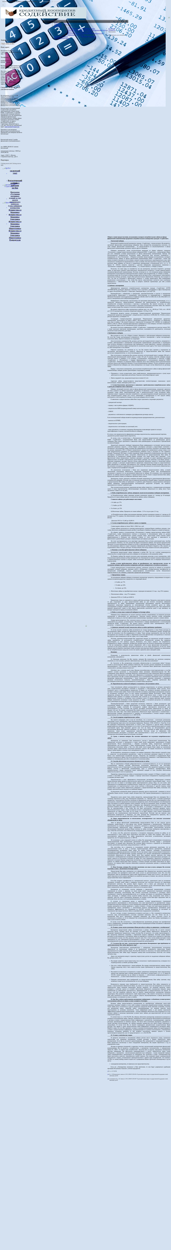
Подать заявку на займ (7, 43)
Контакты (57, 1)
